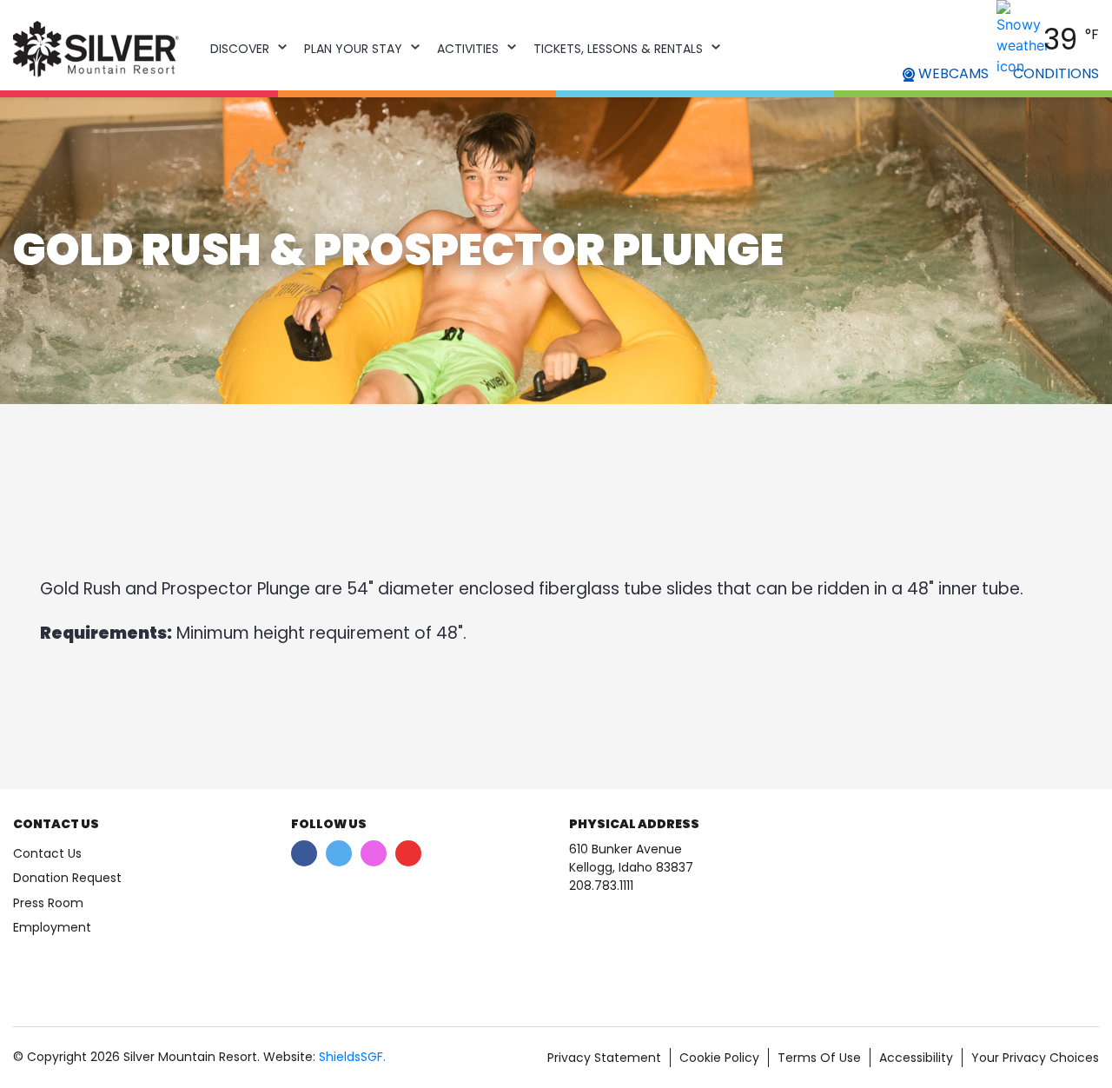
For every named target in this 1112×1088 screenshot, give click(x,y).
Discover (239, 48)
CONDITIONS (1056, 73)
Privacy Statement (604, 1057)
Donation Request (67, 877)
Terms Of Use (819, 1057)
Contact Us (47, 853)
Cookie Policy (719, 1057)
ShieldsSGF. (352, 1056)
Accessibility (916, 1057)
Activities (468, 48)
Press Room (48, 903)
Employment (52, 927)
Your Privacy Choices (1035, 1057)
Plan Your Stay (353, 48)
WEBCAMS (952, 73)
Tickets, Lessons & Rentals (618, 48)
